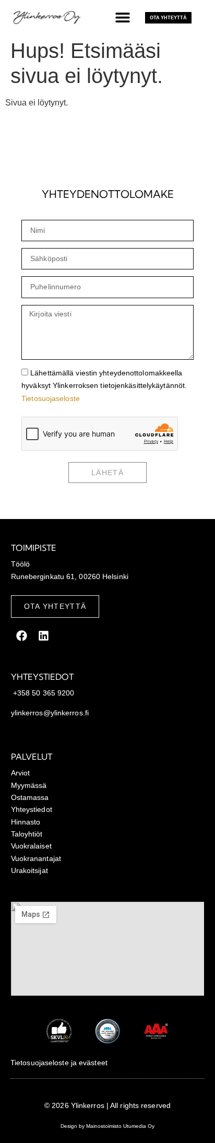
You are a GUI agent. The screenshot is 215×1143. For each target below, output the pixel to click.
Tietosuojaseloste (50, 398)
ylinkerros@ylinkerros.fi (50, 713)
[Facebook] (22, 635)
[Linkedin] (44, 635)
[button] (123, 17)
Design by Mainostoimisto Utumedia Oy (107, 1126)
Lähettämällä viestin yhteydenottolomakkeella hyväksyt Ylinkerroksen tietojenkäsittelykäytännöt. (104, 386)
